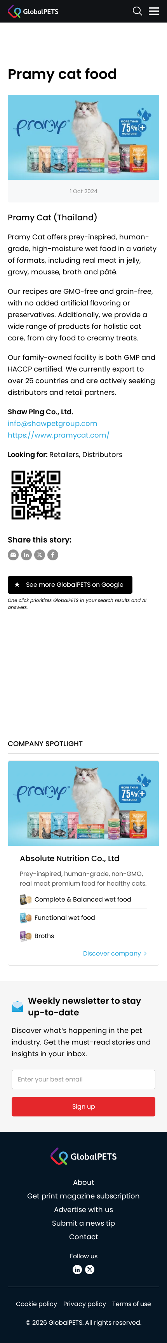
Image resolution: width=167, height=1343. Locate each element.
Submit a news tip (83, 1223)
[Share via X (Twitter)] (39, 554)
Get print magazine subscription (83, 1196)
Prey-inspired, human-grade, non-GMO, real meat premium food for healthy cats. (83, 878)
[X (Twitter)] (89, 1269)
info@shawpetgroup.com (52, 423)
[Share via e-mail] (13, 554)
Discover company (112, 953)
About (83, 1182)
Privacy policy (84, 1303)
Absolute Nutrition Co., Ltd (70, 858)
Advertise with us (83, 1209)
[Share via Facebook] (52, 554)
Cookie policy (36, 1303)
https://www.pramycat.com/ (59, 435)
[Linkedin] (77, 1269)
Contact (83, 1237)
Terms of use (131, 1303)
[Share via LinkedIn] (26, 554)
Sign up (83, 1106)
